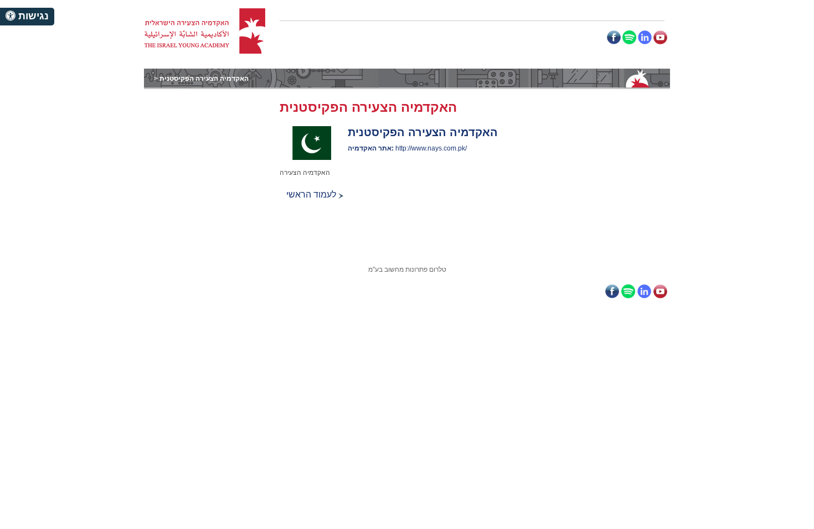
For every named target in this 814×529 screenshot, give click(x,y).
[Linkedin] (645, 37)
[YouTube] (660, 37)
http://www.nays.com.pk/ (431, 148)
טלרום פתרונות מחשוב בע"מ (407, 269)
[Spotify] (629, 37)
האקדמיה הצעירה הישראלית (204, 31)
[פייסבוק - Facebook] (614, 37)
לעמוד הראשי (312, 194)
